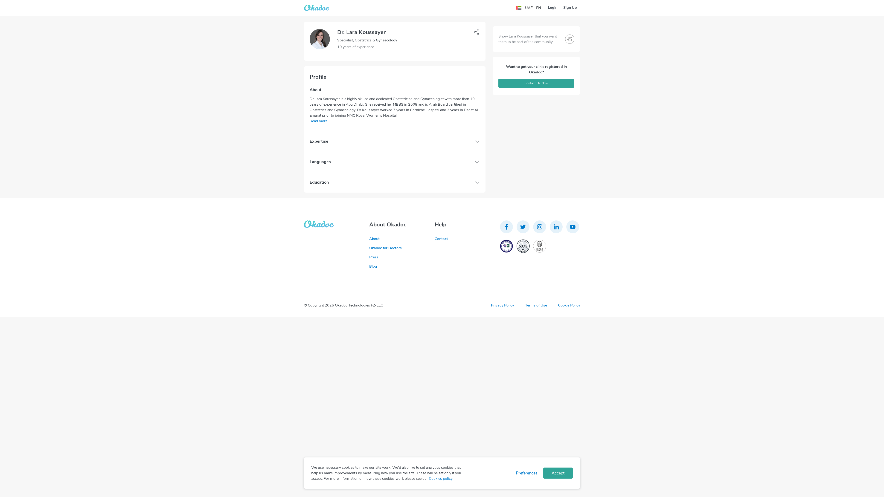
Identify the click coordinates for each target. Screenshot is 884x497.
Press (373, 257)
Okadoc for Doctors (385, 248)
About (374, 238)
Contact (441, 238)
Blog (373, 266)
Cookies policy (441, 478)
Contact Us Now (536, 83)
